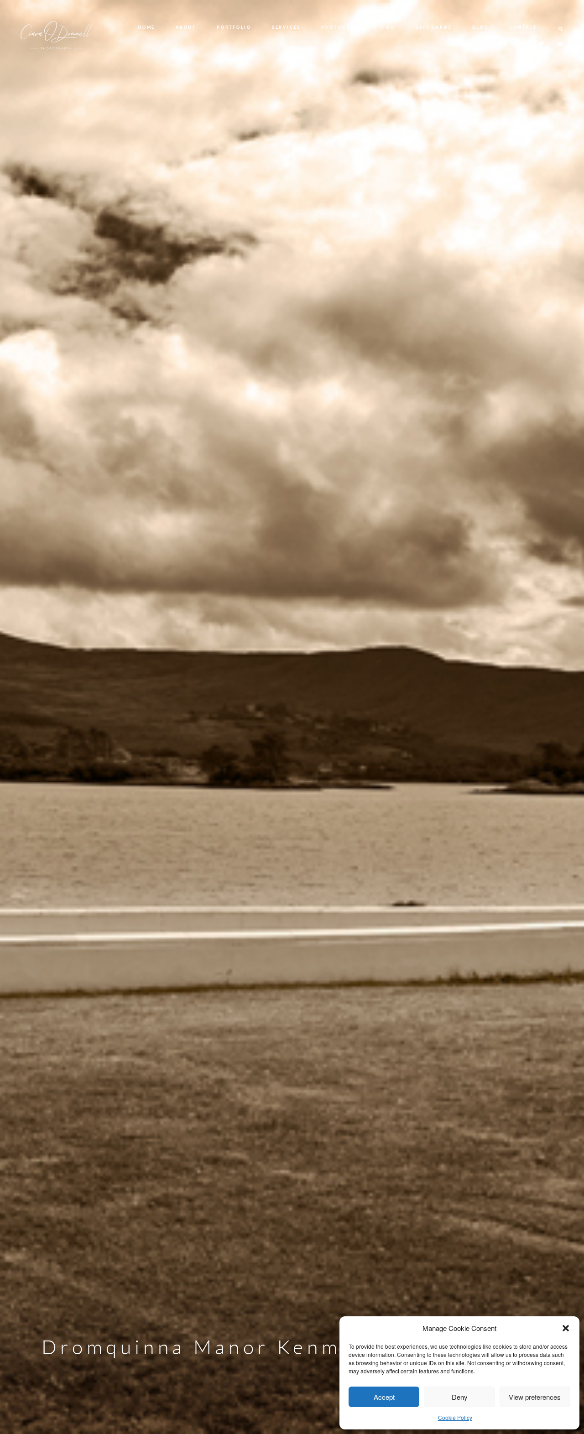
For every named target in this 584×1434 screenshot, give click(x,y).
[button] (565, 1328)
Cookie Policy (455, 1417)
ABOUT (186, 27)
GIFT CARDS (434, 27)
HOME (146, 27)
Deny (460, 1397)
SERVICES (286, 27)
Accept (384, 1397)
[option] (292, 717)
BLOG (480, 27)
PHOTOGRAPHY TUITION (358, 27)
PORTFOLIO (234, 27)
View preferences (535, 1397)
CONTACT (523, 27)
